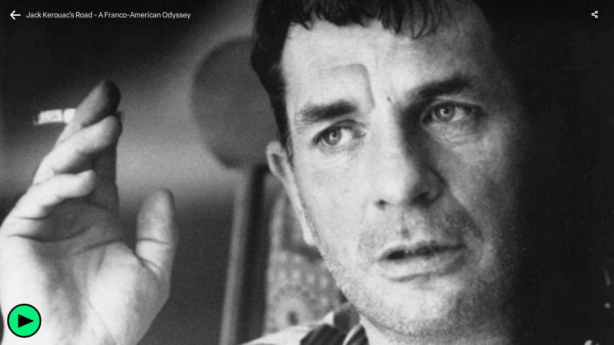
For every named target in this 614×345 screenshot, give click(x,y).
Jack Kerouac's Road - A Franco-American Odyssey (108, 15)
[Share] (595, 14)
